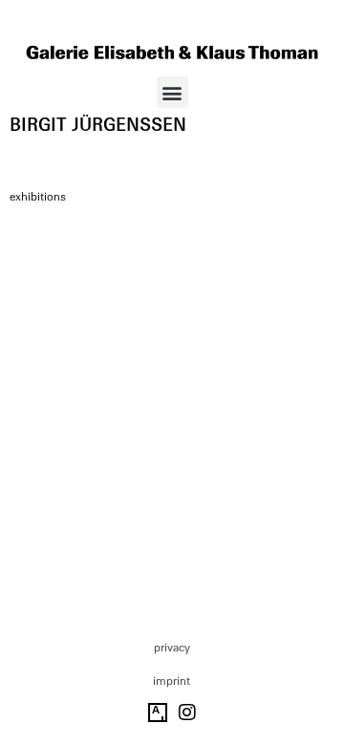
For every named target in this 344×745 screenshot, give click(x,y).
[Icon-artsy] (157, 712)
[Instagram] (187, 712)
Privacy (172, 647)
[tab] (38, 197)
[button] (172, 92)
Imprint (171, 681)
